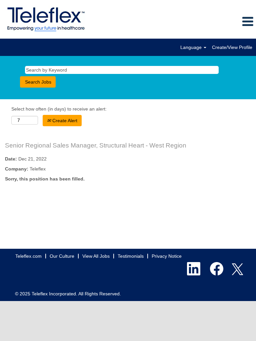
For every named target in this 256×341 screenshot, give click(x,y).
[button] (213, 21)
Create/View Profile (232, 47)
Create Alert (64, 120)
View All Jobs (96, 256)
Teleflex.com (28, 256)
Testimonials (131, 256)
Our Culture (62, 256)
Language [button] (191, 47)
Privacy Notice (167, 256)
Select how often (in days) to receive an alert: (59, 109)
